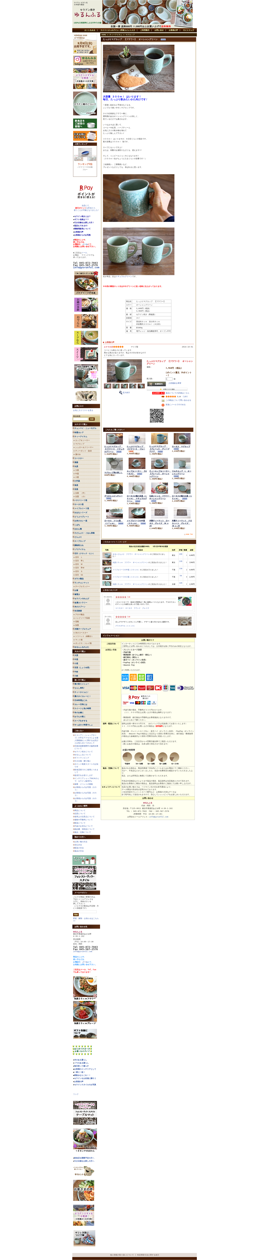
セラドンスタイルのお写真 (85, 1085)
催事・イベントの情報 (84, 784)
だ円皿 (77, 481)
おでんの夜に (80, 716)
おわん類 (78, 529)
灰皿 (77, 625)
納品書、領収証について (85, 829)
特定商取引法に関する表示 (148, 1255)
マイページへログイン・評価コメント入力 (117, 30)
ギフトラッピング (82, 758)
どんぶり (78, 537)
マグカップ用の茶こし (113, 472)
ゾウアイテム (80, 549)
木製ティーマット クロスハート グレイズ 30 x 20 (182, 523)
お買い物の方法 (81, 842)
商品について (80, 810)
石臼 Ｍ (79, 564)
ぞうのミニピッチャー (113, 496)
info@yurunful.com (82, 951)
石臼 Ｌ (79, 557)
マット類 (79, 640)
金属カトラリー (81, 603)
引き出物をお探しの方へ (84, 1161)
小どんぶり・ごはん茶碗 (85, 533)
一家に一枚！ (79, 1072)
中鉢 (76, 672)
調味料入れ (79, 545)
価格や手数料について (84, 820)
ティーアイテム (81, 436)
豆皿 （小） (80, 496)
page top (189, 534)
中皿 (77, 474)
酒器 (76, 462)
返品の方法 (79, 851)
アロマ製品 (79, 614)
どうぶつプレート (82, 517)
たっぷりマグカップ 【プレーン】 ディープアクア (159, 448)
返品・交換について (83, 832)
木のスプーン (80, 607)
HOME (104, 35)
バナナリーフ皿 (81, 500)
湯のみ (78, 454)
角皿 (76, 485)
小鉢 (76, 676)
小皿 (77, 477)
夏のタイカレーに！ (83, 696)
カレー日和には (81, 704)
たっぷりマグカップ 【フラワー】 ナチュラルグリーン (114, 449)
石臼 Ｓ (79, 571)
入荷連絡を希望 (174, 383)
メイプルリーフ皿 (82, 508)
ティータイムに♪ (81, 692)
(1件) (185, 397)
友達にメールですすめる (176, 405)
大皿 (77, 470)
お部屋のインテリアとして (85, 1069)
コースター (79, 458)
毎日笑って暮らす (81, 1066)
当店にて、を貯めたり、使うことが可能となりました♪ (86, 207)
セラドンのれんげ (82, 598)
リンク (76, 1094)
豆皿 (76, 489)
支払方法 (78, 845)
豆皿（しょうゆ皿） (83, 667)
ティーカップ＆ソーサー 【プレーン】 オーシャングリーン (160, 473)
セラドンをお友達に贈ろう (85, 1078)
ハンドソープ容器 (82, 618)
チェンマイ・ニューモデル (85, 428)
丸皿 (76, 466)
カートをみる (89, 30)
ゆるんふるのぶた (82, 647)
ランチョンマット (82, 583)
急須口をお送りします (84, 775)
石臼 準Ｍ (79, 568)
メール (85, 244)
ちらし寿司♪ (80, 688)
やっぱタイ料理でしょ (84, 725)
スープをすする (81, 721)
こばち (77, 525)
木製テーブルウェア (83, 629)
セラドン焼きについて (84, 752)
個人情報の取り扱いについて (122, 1255)
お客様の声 (173, 30)
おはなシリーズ (81, 512)
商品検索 (76, 416)
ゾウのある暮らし (81, 1063)
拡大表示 (126, 392)
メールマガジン (81, 893)
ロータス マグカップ (181, 446)
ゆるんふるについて (83, 755)
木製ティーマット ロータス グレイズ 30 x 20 (159, 523)
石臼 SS (79, 575)
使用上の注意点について (85, 817)
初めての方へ (80, 837)
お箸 (76, 590)
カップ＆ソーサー (82, 440)
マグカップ (79, 444)
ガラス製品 (79, 579)
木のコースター (81, 633)
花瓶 (77, 621)
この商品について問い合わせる (178, 400)
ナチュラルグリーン (124, 276)
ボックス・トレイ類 (83, 643)
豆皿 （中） (80, 493)
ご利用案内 (144, 30)
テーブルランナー (82, 586)
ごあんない (79, 731)
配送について (80, 823)
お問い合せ (159, 30)
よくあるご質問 (81, 806)
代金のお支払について (84, 826)
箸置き (77, 594)
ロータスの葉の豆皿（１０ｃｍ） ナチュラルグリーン (137, 498)
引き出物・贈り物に (83, 761)
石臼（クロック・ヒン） (85, 553)
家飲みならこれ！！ (82, 1075)
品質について (80, 813)
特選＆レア (79, 432)
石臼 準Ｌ (79, 561)
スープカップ (80, 541)
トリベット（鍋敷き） (84, 636)
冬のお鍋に (79, 712)
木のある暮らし (80, 1060)
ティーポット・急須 (83, 451)
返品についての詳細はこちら (177, 393)
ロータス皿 (79, 504)
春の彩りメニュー (82, 684)
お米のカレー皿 (81, 521)
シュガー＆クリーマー (84, 447)
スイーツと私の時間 (83, 708)
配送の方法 (79, 848)
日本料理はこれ (81, 700)
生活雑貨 (78, 611)
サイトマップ (188, 30)
